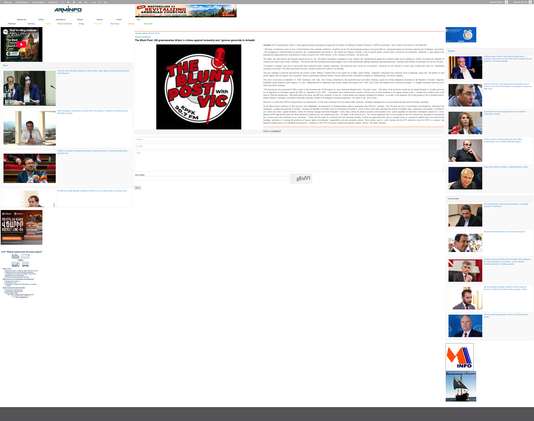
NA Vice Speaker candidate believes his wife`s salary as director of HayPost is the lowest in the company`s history (505, 288)
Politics (41, 19)
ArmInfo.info (21, 19)
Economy (31, 23)
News (5, 65)
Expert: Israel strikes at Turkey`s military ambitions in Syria (506, 167)
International (60, 19)
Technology (114, 23)
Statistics (131, 23)
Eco (138, 19)
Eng (105, 2)
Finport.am (12, 23)
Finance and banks (64, 23)
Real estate (148, 23)
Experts (451, 50)
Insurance (98, 23)
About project (38, 2)
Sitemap (7, 2)
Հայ (94, 2)
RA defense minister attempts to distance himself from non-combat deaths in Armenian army (92, 190)
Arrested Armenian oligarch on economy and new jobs (504, 231)
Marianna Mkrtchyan (143, 37)
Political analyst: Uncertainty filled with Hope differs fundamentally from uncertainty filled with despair (503, 140)
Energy (81, 23)
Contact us (53, 2)
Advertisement (22, 2)
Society (99, 19)
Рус (100, 2)
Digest (48, 23)
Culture (119, 19)
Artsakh (80, 19)
